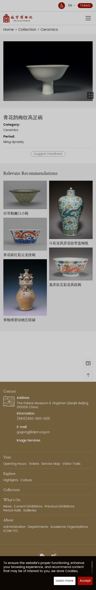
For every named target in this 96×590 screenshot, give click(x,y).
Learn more (64, 580)
